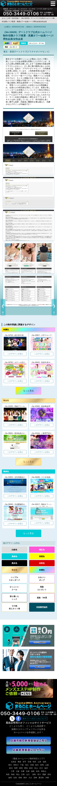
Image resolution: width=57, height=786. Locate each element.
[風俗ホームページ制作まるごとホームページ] (16, 3)
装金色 (15, 43)
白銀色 (14, 550)
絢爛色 (7, 43)
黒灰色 (14, 563)
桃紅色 (42, 550)
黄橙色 (42, 556)
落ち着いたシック (14, 597)
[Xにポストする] (12, 718)
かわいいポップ (42, 578)
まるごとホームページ (33, 784)
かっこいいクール (14, 588)
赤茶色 (42, 563)
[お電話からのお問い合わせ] (28, 12)
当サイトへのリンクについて (35, 718)
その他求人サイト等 (14, 607)
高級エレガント (42, 588)
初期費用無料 (41, 607)
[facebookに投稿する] (18, 718)
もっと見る (28, 391)
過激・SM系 (42, 598)
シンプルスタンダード (14, 578)
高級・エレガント (11, 47)
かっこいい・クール (36, 43)
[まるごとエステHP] (28, 680)
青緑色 (23, 43)
